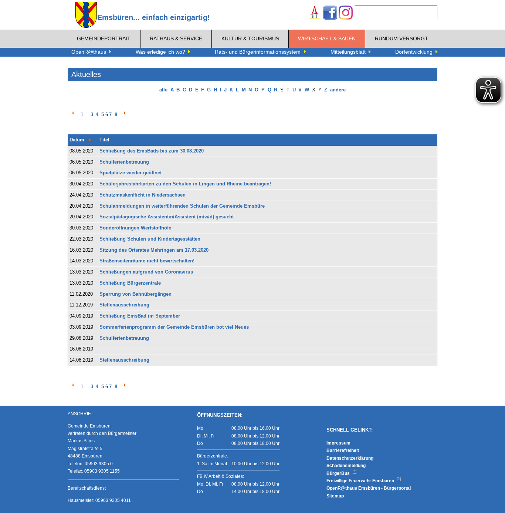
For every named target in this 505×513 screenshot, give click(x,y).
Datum (77, 139)
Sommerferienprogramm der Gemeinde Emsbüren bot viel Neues (174, 327)
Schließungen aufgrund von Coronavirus (146, 272)
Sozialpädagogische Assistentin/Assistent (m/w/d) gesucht (166, 216)
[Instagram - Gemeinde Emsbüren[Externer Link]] (345, 13)
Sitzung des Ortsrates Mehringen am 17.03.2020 (154, 250)
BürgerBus (338, 473)
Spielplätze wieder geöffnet (130, 172)
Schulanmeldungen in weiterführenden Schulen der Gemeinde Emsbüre (182, 206)
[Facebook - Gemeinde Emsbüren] (330, 13)
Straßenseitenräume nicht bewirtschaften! (146, 261)
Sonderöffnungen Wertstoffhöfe (135, 228)
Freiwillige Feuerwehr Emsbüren (360, 480)
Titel (104, 139)
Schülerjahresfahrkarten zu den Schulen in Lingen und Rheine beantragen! (185, 184)
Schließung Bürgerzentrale (130, 283)
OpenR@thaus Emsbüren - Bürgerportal (368, 488)
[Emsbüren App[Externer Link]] (314, 13)
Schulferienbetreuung (124, 162)
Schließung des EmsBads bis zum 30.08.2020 (151, 151)
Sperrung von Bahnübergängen (135, 294)
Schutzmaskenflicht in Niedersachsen (142, 195)
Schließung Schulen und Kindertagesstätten (149, 239)
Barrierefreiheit (342, 450)
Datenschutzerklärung (349, 458)
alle (163, 90)
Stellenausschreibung (124, 305)
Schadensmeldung (346, 465)
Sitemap (335, 496)
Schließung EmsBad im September (139, 316)
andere (338, 90)
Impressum (338, 443)
